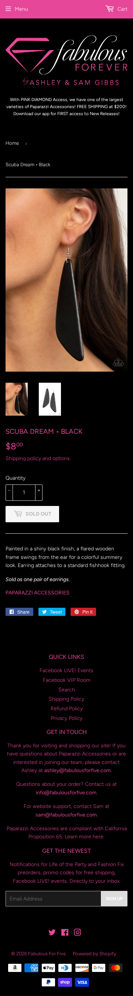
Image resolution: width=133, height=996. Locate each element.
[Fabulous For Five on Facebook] (65, 933)
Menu (21, 9)
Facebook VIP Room (67, 680)
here (98, 837)
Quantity (15, 478)
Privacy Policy (66, 718)
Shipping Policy (66, 699)
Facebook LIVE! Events (66, 670)
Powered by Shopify (94, 953)
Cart (121, 9)
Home (12, 143)
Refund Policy (67, 708)
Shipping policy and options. (38, 458)
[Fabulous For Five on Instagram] (77, 933)
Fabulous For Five (47, 953)
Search (66, 690)
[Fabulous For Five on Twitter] (52, 933)
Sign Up (114, 898)
